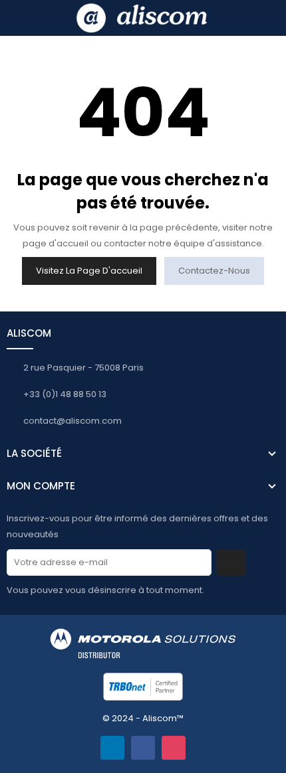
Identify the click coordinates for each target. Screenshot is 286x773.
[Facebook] (143, 748)
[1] (231, 562)
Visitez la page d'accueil (89, 270)
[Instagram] (174, 748)
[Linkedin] (112, 748)
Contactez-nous (214, 270)
